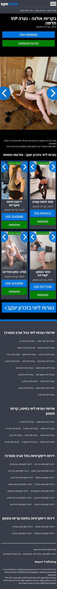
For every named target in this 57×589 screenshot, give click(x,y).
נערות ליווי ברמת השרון (45, 387)
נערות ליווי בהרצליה (46, 354)
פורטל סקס (51, 10)
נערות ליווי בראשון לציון (45, 374)
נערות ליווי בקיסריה (29, 441)
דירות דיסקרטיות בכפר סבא (22, 477)
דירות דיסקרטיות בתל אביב (20, 504)
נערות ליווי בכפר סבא (46, 361)
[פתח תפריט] (53, 4)
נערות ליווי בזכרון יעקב (30, 307)
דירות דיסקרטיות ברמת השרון (19, 497)
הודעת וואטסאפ (28, 43)
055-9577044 (43, 287)
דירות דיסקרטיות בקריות (22, 533)
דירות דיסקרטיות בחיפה (45, 526)
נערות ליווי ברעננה (26, 387)
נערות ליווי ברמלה (47, 381)
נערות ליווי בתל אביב (46, 394)
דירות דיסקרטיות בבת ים (45, 464)
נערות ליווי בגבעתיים (46, 347)
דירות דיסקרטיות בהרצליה (18, 470)
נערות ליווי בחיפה (48, 428)
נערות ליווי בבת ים (27, 341)
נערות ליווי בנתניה (12, 361)
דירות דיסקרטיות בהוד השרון (43, 470)
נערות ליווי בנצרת (47, 435)
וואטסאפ (42, 221)
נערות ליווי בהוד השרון (26, 347)
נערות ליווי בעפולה (47, 441)
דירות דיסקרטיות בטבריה (22, 526)
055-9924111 (42, 213)
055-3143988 (14, 216)
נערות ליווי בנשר (31, 435)
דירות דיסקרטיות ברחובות (17, 490)
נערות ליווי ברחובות (26, 374)
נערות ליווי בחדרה (26, 421)
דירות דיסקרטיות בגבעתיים (21, 464)
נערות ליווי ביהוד (13, 354)
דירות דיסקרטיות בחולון (45, 477)
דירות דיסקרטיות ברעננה (44, 504)
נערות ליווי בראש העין (24, 367)
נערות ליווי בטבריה (30, 428)
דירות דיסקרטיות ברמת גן (44, 497)
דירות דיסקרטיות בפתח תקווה (20, 484)
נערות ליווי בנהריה (13, 428)
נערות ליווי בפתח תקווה (45, 367)
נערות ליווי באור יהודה (46, 341)
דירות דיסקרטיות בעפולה (44, 533)
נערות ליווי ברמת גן (30, 381)
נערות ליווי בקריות (12, 441)
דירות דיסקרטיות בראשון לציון (43, 490)
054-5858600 (28, 34)
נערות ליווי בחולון (29, 354)
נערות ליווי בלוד (28, 361)
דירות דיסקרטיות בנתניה (45, 484)
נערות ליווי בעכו (15, 435)
